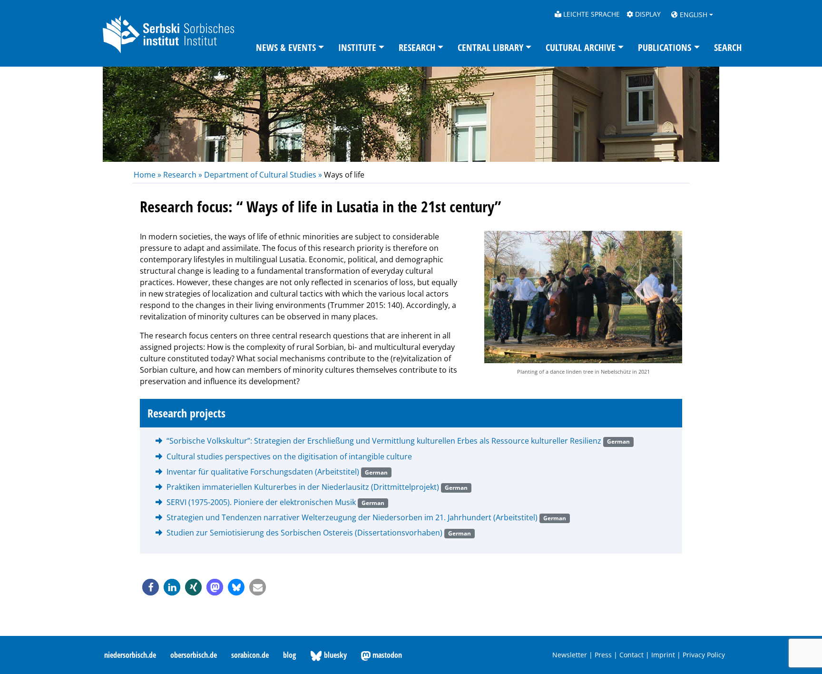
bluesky (334, 655)
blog (289, 655)
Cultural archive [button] (581, 47)
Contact (631, 654)
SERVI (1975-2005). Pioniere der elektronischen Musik (275, 502)
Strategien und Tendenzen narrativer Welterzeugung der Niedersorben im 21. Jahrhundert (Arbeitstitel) (366, 517)
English (692, 14)
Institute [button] (357, 47)
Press (603, 654)
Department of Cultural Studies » (263, 174)
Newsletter (569, 654)
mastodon (386, 655)
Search (728, 47)
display (647, 14)
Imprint (663, 654)
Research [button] (417, 47)
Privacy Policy (704, 654)
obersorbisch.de (193, 655)
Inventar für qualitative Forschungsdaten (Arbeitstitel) (277, 471)
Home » (148, 174)
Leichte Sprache (590, 14)
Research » (182, 174)
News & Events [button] (286, 47)
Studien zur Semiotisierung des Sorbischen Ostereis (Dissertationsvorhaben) (318, 532)
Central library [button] (490, 47)
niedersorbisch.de (130, 655)
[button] (150, 587)
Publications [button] (664, 47)
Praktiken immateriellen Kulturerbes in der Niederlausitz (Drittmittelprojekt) (317, 487)
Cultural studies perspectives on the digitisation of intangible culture (289, 456)
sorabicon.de (250, 655)
